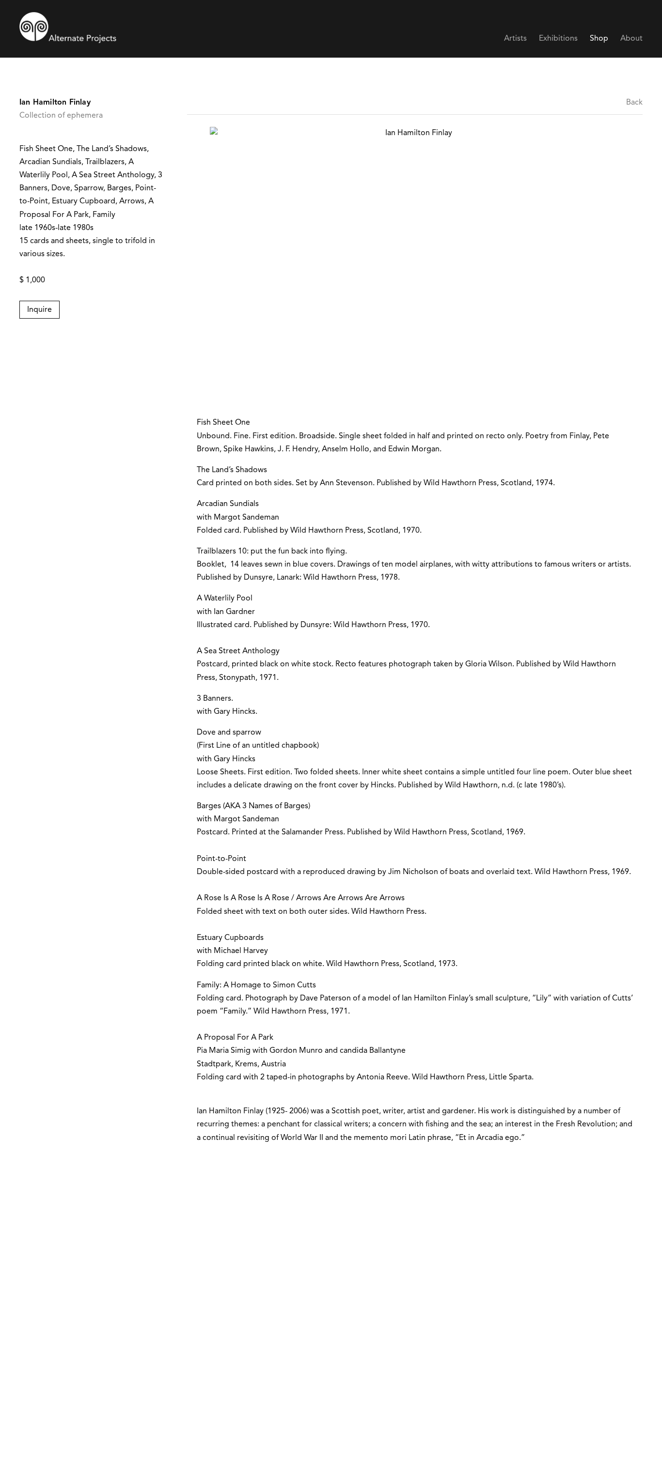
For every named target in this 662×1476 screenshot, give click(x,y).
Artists (515, 39)
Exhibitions (558, 39)
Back (634, 103)
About (631, 39)
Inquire (39, 310)
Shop (599, 39)
